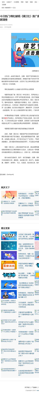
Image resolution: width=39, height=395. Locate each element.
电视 (31, 2)
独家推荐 (8, 7)
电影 (26, 2)
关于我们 (27, 387)
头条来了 (9, 2)
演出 (36, 2)
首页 (3, 2)
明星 (22, 2)
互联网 (4, 4)
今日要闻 (16, 2)
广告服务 (34, 387)
